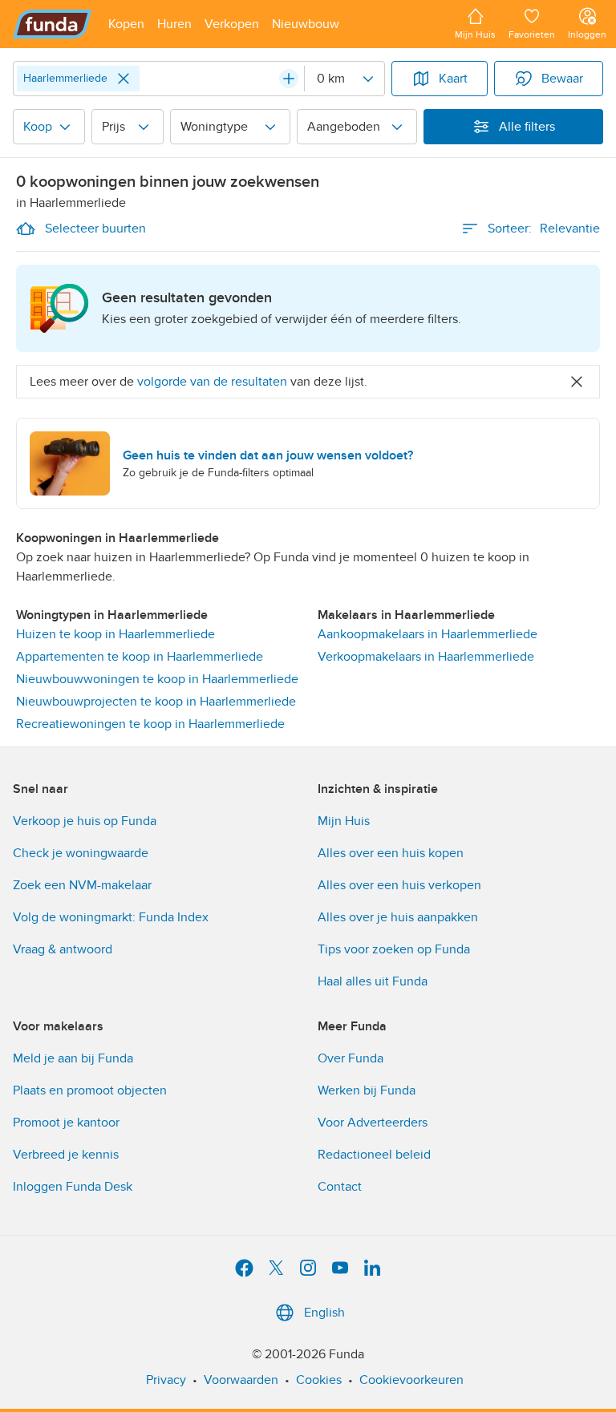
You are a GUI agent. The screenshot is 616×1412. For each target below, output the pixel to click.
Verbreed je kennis (66, 1155)
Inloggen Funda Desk (72, 1187)
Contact (340, 1187)
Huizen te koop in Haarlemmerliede (115, 634)
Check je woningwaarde (80, 853)
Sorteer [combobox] (544, 228)
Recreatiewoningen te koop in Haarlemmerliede (150, 724)
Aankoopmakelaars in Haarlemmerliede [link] (427, 634)
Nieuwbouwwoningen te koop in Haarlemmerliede (157, 679)
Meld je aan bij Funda (73, 1058)
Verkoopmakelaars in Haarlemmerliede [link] (426, 657)
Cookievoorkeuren (411, 1380)
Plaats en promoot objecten (90, 1090)
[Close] (123, 78)
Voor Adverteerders (373, 1123)
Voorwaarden (241, 1380)
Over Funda (350, 1058)
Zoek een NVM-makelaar (82, 885)
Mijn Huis (344, 821)
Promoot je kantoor (66, 1123)
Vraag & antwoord (62, 949)
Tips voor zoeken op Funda (394, 949)
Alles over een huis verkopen (399, 885)
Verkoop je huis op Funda (84, 821)
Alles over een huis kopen (391, 853)
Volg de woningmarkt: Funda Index (111, 917)
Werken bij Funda (366, 1090)
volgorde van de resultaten (212, 382)
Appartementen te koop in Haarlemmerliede (139, 657)
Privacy (166, 1380)
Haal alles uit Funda (373, 981)
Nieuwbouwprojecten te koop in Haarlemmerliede (156, 702)
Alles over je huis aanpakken (398, 917)
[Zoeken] (288, 78)
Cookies (319, 1380)
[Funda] (52, 24)
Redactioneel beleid (374, 1155)
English (324, 1313)
